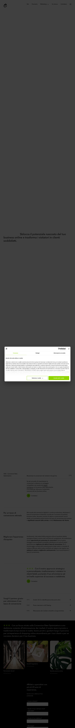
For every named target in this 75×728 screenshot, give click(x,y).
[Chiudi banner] (68, 348)
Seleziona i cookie (36, 378)
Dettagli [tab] (37, 353)
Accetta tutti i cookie (59, 378)
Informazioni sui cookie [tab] (59, 353)
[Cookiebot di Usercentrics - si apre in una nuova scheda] (59, 349)
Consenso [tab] (15, 353)
